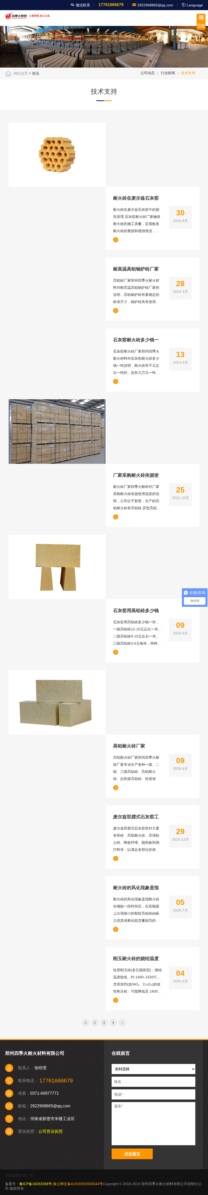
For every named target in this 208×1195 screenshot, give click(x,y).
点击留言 (132, 1154)
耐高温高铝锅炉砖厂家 (136, 269)
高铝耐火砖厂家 (129, 745)
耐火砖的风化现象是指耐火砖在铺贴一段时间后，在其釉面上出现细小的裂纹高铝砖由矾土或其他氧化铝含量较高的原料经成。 (136, 913)
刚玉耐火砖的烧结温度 (136, 958)
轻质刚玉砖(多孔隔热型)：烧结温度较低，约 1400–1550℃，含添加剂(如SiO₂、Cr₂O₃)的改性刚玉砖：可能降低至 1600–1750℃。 (137, 984)
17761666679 (111, 5)
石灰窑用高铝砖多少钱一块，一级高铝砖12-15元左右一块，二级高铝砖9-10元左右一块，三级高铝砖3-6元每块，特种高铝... (137, 636)
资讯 (35, 73)
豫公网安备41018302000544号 (78, 1184)
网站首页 (21, 73)
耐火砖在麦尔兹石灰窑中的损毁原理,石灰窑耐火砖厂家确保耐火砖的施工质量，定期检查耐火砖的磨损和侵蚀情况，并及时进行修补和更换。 (136, 224)
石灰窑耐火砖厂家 (19, 1175)
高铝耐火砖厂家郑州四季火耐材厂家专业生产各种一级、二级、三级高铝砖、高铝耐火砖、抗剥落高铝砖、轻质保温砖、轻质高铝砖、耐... (136, 771)
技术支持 (188, 73)
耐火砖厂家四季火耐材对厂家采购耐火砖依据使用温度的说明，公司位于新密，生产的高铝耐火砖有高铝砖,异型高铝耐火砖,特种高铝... (136, 501)
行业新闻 (168, 73)
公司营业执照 (50, 1131)
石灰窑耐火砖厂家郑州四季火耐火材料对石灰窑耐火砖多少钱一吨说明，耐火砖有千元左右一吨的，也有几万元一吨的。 (136, 365)
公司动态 (148, 73)
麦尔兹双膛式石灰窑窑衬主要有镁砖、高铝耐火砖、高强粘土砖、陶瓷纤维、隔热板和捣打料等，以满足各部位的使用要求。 (136, 842)
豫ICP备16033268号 (35, 1184)
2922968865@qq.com (154, 5)
